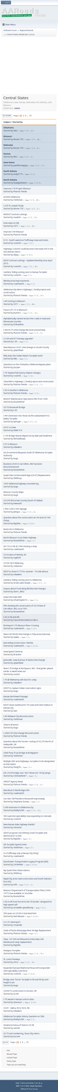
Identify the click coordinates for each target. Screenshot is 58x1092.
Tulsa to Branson (10, 724)
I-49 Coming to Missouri (14, 301)
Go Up (5, 1042)
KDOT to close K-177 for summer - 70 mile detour (25, 571)
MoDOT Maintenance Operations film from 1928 (25, 399)
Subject (7, 122)
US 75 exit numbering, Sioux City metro (21, 1033)
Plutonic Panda (20, 191)
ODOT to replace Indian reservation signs (22, 688)
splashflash (18, 350)
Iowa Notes (9, 162)
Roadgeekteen (20, 182)
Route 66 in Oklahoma (13, 529)
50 (33, 226)
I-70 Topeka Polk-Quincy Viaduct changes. (22, 372)
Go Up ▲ (39, 1083)
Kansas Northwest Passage (15, 696)
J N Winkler (18, 864)
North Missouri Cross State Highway (19, 537)
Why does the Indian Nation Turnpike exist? (23, 355)
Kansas (7, 153)
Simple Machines (36, 1086)
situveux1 (17, 1002)
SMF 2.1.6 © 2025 (22, 1086)
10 (30, 115)
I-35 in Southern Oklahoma (15, 390)
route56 (17, 243)
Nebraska (8, 145)
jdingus (16, 511)
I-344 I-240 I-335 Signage (15, 509)
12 (35, 313)
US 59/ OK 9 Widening (13, 563)
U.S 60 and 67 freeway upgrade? (18, 338)
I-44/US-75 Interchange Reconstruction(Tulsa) (24, 330)
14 (32, 962)
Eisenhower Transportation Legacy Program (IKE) (25, 861)
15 (39, 810)
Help (17, 1083)
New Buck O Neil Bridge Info (16, 790)
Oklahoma (8, 127)
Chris (15, 962)
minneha (17, 827)
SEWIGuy (17, 478)
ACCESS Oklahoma (11, 197)
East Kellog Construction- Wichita (18, 643)
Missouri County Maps (13, 492)
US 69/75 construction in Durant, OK (20, 991)
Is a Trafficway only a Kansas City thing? (21, 853)
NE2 (15, 156)
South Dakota (10, 171)
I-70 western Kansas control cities (18, 999)
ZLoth (16, 993)
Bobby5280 (18, 810)
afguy (16, 254)
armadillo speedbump (23, 907)
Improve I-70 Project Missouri (17, 188)
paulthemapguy (20, 165)
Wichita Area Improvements (16, 280)
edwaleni (17, 447)
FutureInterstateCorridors (25, 620)
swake (16, 637)
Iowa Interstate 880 (12, 597)
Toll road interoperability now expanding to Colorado (27, 816)
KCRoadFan (18, 324)
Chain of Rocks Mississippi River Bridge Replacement (27, 930)
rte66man (18, 200)
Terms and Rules (27, 1083)
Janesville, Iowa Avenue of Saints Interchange (24, 660)
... (28, 115)
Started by (17, 122)
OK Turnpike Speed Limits (15, 844)
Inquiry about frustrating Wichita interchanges (24, 588)
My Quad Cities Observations (16, 870)
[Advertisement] (29, 66)
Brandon (17, 654)
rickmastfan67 (19, 775)
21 (32, 131)
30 (37, 200)
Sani (15, 710)
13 (35, 217)
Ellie (15, 358)
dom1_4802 (18, 591)
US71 (15, 226)
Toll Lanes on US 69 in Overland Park (19, 913)
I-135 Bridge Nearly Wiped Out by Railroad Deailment (27, 435)
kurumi (16, 1036)
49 (33, 304)
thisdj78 (17, 767)
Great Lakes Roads (21, 583)
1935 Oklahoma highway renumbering (21, 483)
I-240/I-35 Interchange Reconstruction (21, 733)
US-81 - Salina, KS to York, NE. (16, 1008)
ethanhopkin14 (20, 600)
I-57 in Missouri (10, 444)
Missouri (7, 136)
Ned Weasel (18, 916)
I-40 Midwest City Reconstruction (18, 716)
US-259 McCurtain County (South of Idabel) (23, 500)
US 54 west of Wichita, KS (14, 554)
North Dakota (10, 180)
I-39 (15, 341)
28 (38, 139)
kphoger (17, 421)
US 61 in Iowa (9, 427)
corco (31, 34)
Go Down (7, 116)
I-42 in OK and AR (11, 617)
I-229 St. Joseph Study (13, 205)
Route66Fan (19, 402)
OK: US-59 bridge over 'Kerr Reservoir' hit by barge (26, 773)
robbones (17, 566)
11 (42, 166)
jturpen (16, 367)
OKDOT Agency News (13, 781)
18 (35, 266)
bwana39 (17, 503)
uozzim (16, 674)
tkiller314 (17, 430)
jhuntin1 (17, 312)
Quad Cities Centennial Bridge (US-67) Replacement (26, 475)
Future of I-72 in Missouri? (15, 310)
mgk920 (17, 557)
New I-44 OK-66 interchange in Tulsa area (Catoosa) (26, 634)
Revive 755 (18, 139)
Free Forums (33, 1089)
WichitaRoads (19, 438)
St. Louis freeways (11, 959)
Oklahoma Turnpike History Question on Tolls (23, 1016)
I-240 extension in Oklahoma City (18, 807)
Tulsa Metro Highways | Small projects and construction (28, 381)
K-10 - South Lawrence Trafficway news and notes (25, 240)
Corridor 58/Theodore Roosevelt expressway (24, 798)
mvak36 (17, 217)
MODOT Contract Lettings (15, 214)
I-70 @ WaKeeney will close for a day (19, 679)
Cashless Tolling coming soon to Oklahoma (22, 580)
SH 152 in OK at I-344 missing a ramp (20, 546)
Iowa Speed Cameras (13, 651)
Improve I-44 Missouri (13, 231)
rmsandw (17, 925)
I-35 (15, 410)
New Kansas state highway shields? (19, 824)
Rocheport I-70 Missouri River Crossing (21, 625)
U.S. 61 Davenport (11, 922)
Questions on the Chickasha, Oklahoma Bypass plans (27, 364)
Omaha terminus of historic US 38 (18, 1025)
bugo (15, 458)
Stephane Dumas (21, 801)
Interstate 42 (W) (11, 223)
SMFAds (23, 1089)
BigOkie (17, 523)
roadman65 (18, 283)
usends (16, 1028)
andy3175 (18, 174)
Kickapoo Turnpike (11, 950)
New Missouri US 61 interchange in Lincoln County (26, 347)
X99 (15, 884)
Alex (15, 130)
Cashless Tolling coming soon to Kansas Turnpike (25, 272)
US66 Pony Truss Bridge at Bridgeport (20, 752)
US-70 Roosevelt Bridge (14, 407)
